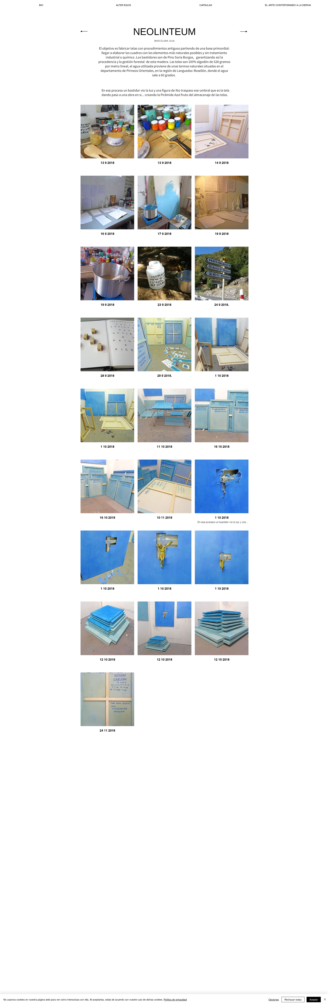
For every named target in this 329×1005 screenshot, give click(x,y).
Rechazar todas (293, 999)
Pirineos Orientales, (140, 70)
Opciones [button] (274, 999)
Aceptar (313, 999)
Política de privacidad (175, 999)
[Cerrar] (325, 999)
